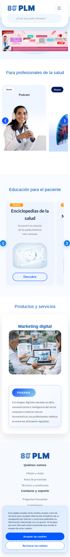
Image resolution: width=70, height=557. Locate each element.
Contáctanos (35, 505)
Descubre (30, 276)
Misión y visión (35, 473)
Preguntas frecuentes (35, 499)
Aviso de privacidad (35, 479)
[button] (24, 121)
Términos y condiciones (35, 485)
